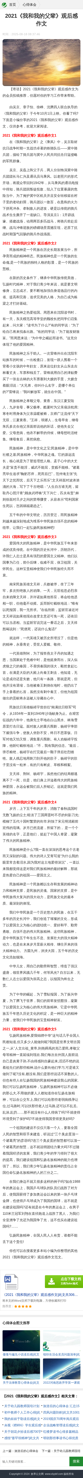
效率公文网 (37, 1473)
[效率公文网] (4, 4)
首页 (12, 4)
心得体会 (29, 4)
